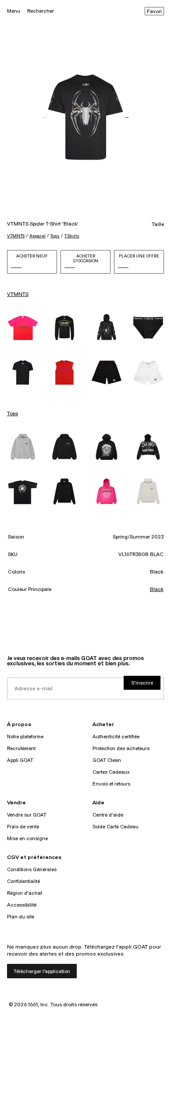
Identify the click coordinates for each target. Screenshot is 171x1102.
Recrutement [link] (21, 748)
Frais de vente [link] (23, 826)
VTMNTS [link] (17, 294)
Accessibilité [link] (21, 905)
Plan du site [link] (20, 916)
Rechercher (40, 11)
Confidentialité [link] (23, 881)
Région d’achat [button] (24, 893)
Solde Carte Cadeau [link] (116, 826)
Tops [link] (12, 414)
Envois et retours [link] (111, 784)
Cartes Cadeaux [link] (111, 772)
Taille (158, 224)
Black (157, 589)
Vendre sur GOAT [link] (26, 815)
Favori (154, 11)
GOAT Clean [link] (107, 760)
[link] (23, 328)
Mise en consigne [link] (27, 838)
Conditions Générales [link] (32, 869)
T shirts (71, 236)
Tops (55, 236)
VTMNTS (16, 236)
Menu (13, 11)
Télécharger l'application (42, 971)
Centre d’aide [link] (108, 815)
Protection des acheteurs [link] (121, 748)
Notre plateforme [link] (25, 736)
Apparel (37, 236)
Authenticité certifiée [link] (116, 736)
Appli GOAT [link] (20, 760)
